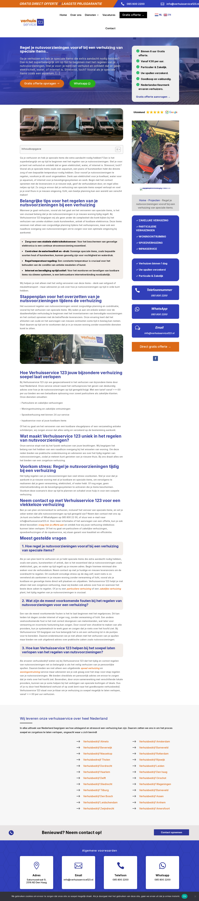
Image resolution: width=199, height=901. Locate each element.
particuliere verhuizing (79, 588)
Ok (184, 896)
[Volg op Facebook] (155, 358)
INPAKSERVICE (148, 248)
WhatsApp (159, 309)
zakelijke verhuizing (110, 588)
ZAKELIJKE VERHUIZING (153, 220)
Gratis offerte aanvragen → (153, 96)
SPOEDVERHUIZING (151, 242)
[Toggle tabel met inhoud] (116, 149)
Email (159, 327)
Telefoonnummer (159, 290)
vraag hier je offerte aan (51, 524)
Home (63, 14)
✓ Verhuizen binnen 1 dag (151, 263)
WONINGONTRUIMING (152, 236)
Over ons (75, 14)
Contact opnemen (171, 832)
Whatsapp (80, 83)
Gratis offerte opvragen (40, 83)
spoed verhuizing (90, 668)
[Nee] (195, 896)
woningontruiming (30, 672)
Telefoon (120, 875)
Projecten (154, 200)
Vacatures (108, 14)
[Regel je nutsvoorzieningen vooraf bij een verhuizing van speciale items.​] (155, 182)
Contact (110, 28)
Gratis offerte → (133, 14)
